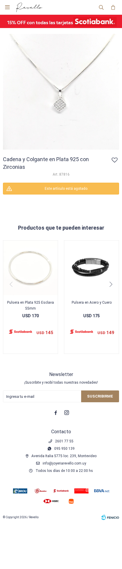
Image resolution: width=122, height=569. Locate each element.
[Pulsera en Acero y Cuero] (91, 267)
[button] (101, 7)
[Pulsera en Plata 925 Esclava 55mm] (30, 267)
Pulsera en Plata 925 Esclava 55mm (30, 305)
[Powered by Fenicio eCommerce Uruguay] (110, 517)
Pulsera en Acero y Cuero (92, 302)
